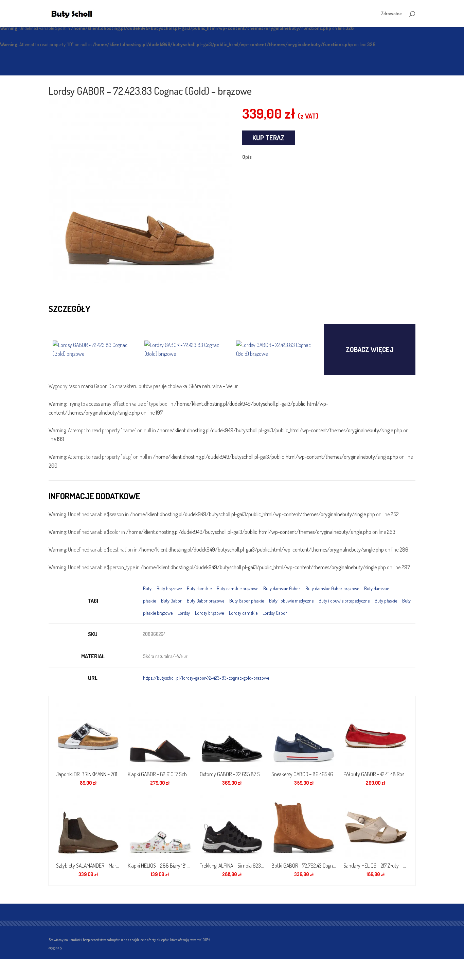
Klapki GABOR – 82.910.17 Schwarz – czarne (160, 774)
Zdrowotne (391, 13)
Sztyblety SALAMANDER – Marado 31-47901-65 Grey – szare (88, 865)
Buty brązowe (169, 588)
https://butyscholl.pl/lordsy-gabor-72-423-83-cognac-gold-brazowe (206, 678)
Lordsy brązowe (209, 613)
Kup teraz (268, 137)
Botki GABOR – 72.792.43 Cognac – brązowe (303, 865)
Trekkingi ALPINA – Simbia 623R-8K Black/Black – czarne (232, 865)
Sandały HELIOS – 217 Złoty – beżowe (375, 865)
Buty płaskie (386, 601)
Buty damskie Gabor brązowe (332, 588)
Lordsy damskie (243, 613)
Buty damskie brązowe (237, 588)
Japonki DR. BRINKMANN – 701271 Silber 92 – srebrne (88, 774)
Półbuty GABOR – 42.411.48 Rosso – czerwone (375, 774)
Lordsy (184, 613)
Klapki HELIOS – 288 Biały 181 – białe (160, 865)
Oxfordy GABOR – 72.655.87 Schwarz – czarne (232, 774)
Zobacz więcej (370, 349)
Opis (247, 157)
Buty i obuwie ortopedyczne (344, 601)
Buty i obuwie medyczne (291, 601)
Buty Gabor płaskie (246, 601)
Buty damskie (199, 588)
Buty (147, 588)
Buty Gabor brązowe (205, 601)
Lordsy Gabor (275, 613)
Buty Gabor (171, 601)
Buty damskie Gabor (281, 588)
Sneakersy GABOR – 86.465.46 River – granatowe (303, 774)
